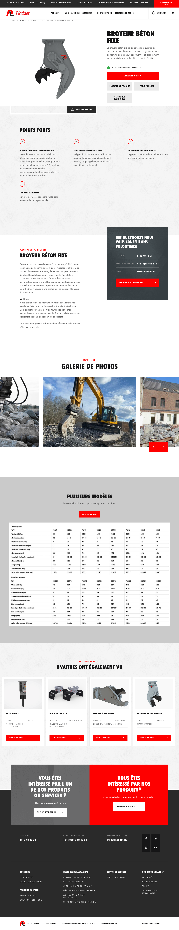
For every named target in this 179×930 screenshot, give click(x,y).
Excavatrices (26, 877)
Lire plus (148, 58)
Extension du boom (74, 881)
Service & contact (85, 2)
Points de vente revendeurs (111, 2)
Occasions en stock (124, 13)
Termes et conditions (109, 923)
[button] (153, 447)
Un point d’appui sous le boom (79, 902)
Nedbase (156, 923)
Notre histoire (149, 881)
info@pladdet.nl (146, 271)
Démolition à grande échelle (79, 890)
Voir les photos (84, 109)
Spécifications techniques (120, 97)
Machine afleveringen (61, 2)
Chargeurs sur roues (31, 881)
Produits (55, 13)
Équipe (145, 886)
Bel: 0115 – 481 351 (139, 2)
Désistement (51, 923)
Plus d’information (46, 812)
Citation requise (89, 514)
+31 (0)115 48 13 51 (148, 263)
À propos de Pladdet (15, 2)
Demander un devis (166, 3)
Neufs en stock (104, 13)
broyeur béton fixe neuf (56, 323)
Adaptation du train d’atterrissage (74, 896)
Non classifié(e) (37, 2)
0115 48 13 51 (144, 255)
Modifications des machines (78, 13)
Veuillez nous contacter (131, 282)
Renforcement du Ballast (77, 877)
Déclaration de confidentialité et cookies (78, 923)
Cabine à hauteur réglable (77, 886)
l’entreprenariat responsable (151, 892)
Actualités (147, 877)
